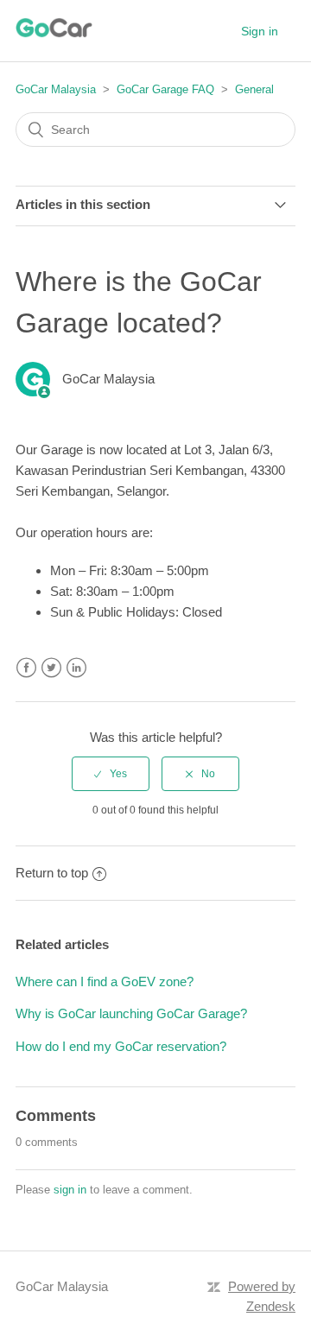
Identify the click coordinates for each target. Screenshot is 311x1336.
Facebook (26, 668)
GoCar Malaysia (56, 89)
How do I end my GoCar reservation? (121, 1046)
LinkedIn (76, 668)
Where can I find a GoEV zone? (105, 981)
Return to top (52, 872)
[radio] (110, 774)
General (254, 89)
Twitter (51, 668)
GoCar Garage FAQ (165, 89)
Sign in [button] (259, 31)
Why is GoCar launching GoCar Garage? (131, 1013)
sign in (70, 1189)
